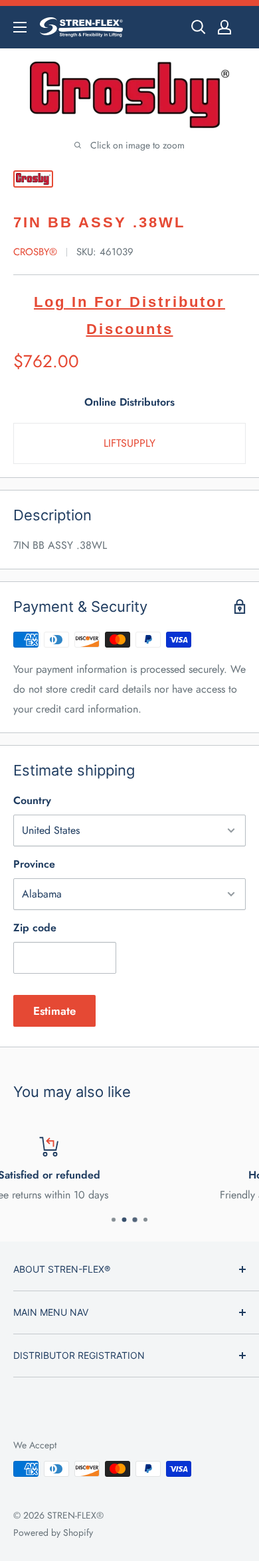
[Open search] (198, 27)
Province (34, 864)
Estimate (54, 1011)
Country (32, 800)
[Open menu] (20, 27)
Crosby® (35, 252)
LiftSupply (129, 443)
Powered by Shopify (53, 1532)
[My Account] (224, 27)
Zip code (34, 927)
